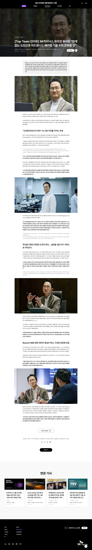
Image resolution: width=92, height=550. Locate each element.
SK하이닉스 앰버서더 (78, 502)
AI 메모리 (9, 502)
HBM (13, 502)
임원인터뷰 (48, 49)
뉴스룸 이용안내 (18, 534)
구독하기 (84, 527)
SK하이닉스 (23, 51)
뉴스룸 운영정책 (18, 532)
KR (86, 3)
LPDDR (55, 502)
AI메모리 (17, 49)
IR (69, 6)
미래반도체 (34, 49)
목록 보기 (46, 450)
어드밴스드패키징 (41, 49)
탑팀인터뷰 (54, 49)
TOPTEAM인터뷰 (27, 49)
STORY (60, 6)
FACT (24, 6)
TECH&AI (47, 6)
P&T (21, 49)
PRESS (35, 6)
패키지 (59, 49)
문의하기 (17, 527)
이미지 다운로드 (45, 430)
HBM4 (33, 502)
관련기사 (34, 320)
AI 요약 (71, 50)
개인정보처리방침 (19, 529)
